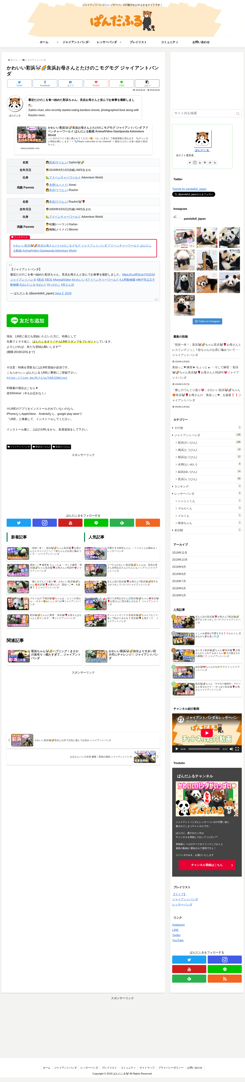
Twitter (176, 935)
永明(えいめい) (209, 464)
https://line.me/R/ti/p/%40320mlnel (37, 377)
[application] (207, 733)
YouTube (178, 940)
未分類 (207, 530)
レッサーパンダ (207, 493)
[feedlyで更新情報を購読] (122, 523)
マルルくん (209, 508)
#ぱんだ (41, 284)
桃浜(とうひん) (209, 449)
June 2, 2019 (63, 293)
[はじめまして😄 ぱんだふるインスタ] (184, 305)
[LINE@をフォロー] (96, 523)
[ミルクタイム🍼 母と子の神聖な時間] (229, 260)
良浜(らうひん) (63, 446)
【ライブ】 (179, 894)
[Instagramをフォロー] (44, 523)
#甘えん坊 (67, 284)
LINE (175, 930)
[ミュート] (231, 749)
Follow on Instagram (209, 321)
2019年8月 (179, 574)
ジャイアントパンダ (20, 446)
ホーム (46, 1067)
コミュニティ (128, 1067)
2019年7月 (179, 581)
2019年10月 (180, 559)
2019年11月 (179, 552)
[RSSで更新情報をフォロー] (148, 523)
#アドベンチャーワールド (102, 279)
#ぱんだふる (28, 284)
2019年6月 (179, 588)
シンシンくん (209, 501)
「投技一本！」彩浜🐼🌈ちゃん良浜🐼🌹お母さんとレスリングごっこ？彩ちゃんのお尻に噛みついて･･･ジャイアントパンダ (206, 350)
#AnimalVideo (62, 279)
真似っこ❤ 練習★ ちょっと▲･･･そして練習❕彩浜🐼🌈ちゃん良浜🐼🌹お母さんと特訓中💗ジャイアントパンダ (205, 372)
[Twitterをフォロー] (19, 523)
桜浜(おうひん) (209, 457)
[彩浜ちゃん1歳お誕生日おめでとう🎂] (207, 237)
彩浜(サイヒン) (58, 162)
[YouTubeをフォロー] (70, 523)
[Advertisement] (83, 483)
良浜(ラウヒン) (58, 190)
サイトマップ (147, 1067)
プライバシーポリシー (170, 1067)
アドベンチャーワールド (65, 177)
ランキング (207, 486)
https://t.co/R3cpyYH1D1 (137, 274)
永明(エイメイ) (58, 184)
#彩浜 (40, 279)
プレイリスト (109, 1067)
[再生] (177, 749)
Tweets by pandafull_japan (189, 188)
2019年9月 (179, 566)
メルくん (209, 515)
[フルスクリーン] (237, 749)
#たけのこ (53, 284)
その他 (207, 427)
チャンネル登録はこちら (207, 864)
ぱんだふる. (202, 150)
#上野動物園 (127, 279)
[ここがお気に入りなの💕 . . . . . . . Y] (229, 237)
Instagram (178, 924)
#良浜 (48, 279)
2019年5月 (179, 595)
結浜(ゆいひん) (209, 471)
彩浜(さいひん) (43, 446)
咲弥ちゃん (209, 523)
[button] (238, 113)
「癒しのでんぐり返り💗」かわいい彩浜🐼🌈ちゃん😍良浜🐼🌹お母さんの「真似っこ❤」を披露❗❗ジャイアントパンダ (206, 395)
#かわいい (78, 279)
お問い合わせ (194, 1067)
